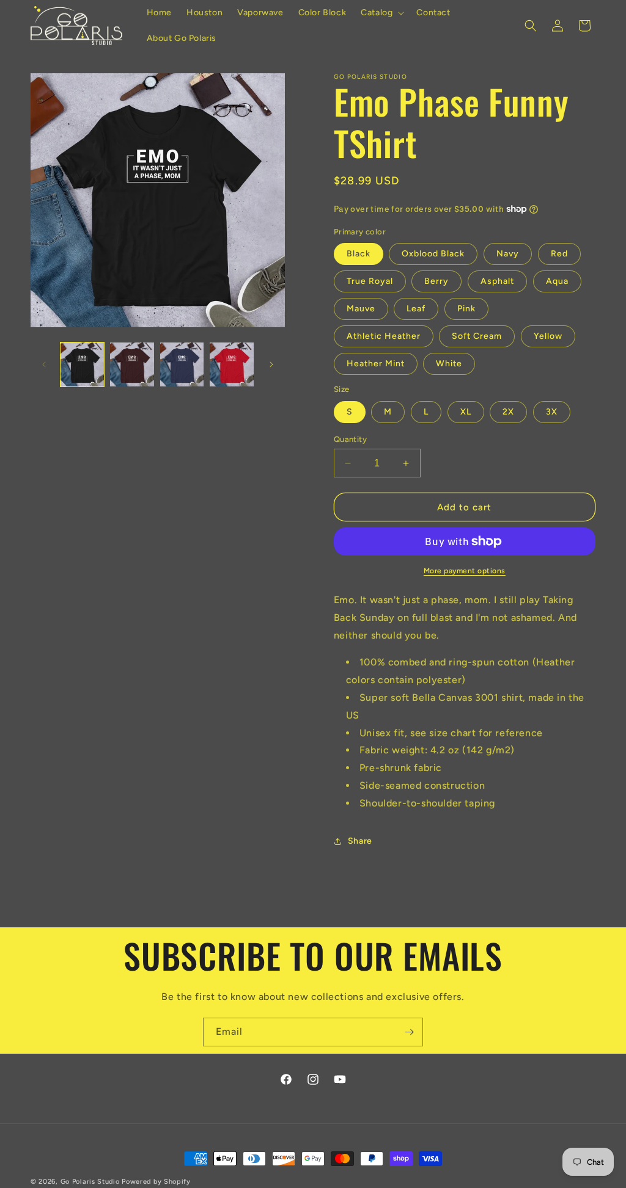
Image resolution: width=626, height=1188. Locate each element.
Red (559, 253)
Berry (436, 281)
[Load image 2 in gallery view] (131, 364)
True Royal (370, 281)
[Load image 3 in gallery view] (182, 364)
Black (358, 253)
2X (508, 412)
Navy (507, 253)
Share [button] (360, 841)
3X (552, 412)
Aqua (557, 281)
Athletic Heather (384, 336)
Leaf (416, 308)
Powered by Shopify (156, 1182)
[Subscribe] (409, 1032)
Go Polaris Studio (90, 1182)
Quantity (350, 439)
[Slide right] (271, 364)
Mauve (361, 308)
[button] (381, 13)
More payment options (465, 571)
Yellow (548, 336)
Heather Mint (376, 363)
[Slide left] (44, 364)
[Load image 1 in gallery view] (82, 364)
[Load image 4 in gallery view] (231, 364)
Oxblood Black (433, 253)
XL (465, 412)
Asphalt (497, 281)
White (449, 363)
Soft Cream (477, 336)
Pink (466, 308)
